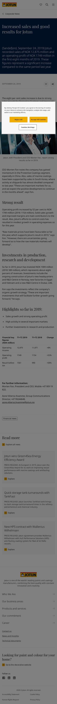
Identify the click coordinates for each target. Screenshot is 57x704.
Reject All (18, 119)
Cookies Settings (27, 127)
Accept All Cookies (38, 119)
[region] (28, 117)
